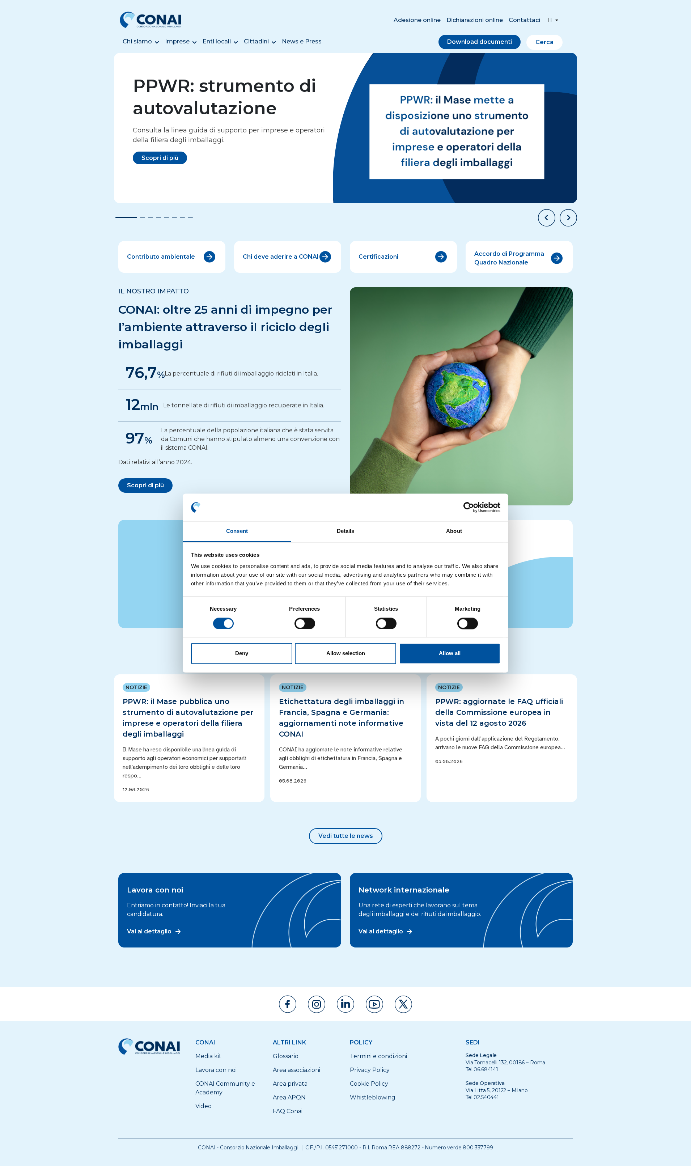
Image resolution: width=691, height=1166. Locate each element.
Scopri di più (159, 157)
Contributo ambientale (161, 256)
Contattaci (524, 20)
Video (203, 1106)
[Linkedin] (345, 1004)
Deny (241, 653)
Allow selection (345, 653)
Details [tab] (346, 531)
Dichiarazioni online (474, 20)
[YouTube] (374, 1004)
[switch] (304, 623)
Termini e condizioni (378, 1056)
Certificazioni (378, 256)
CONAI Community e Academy (225, 1088)
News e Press (302, 41)
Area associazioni (296, 1070)
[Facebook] (287, 1004)
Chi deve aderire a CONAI (281, 256)
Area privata (290, 1083)
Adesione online (417, 20)
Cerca (544, 42)
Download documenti (479, 41)
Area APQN (289, 1097)
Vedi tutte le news (345, 835)
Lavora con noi (216, 1070)
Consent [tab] (237, 531)
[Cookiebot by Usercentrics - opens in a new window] (468, 507)
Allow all (450, 653)
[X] (403, 1004)
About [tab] (454, 531)
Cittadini (256, 41)
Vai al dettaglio (149, 931)
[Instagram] (316, 1004)
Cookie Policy (369, 1083)
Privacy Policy (370, 1070)
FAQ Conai (287, 1111)
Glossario (285, 1056)
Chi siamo (137, 41)
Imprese (177, 41)
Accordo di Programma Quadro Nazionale (509, 258)
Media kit (208, 1056)
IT (550, 20)
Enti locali (217, 41)
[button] (546, 217)
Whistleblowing (372, 1097)
